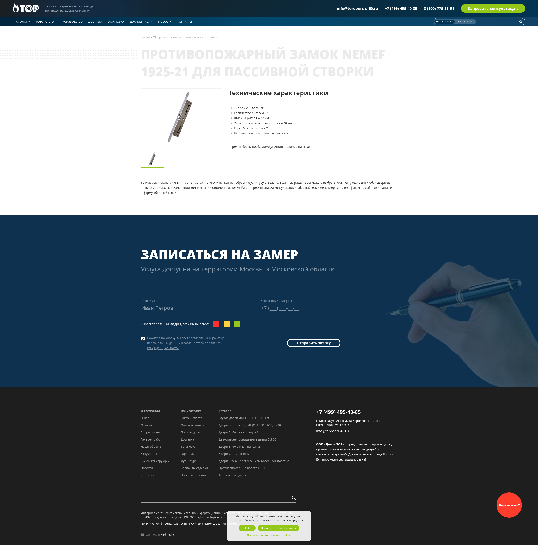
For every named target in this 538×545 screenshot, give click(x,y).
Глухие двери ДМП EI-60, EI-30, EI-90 (244, 418)
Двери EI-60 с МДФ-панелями (240, 447)
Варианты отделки (194, 468)
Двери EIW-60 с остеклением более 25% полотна (254, 461)
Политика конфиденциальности (164, 523)
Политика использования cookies (213, 523)
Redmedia (167, 534)
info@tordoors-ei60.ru (357, 8)
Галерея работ (151, 439)
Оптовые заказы (193, 425)
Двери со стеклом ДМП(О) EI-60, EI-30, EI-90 (250, 425)
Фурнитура (189, 461)
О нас (145, 418)
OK (247, 528)
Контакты (148, 475)
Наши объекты (151, 447)
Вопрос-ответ (150, 432)
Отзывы (146, 425)
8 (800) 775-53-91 (439, 8)
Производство (191, 432)
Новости (147, 468)
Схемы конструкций (155, 461)
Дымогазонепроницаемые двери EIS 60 (247, 439)
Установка (188, 447)
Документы (149, 454)
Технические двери (233, 475)
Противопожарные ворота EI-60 (242, 468)
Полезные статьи (193, 475)
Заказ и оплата (191, 418)
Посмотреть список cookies (278, 528)
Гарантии (188, 454)
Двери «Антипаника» (234, 454)
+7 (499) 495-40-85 (401, 8)
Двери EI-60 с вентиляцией (238, 432)
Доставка (187, 439)
